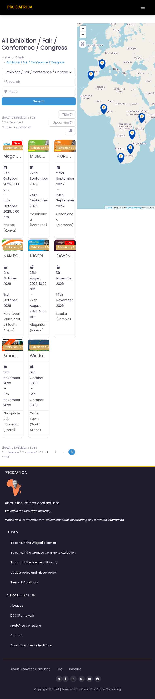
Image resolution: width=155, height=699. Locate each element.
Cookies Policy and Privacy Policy (33, 573)
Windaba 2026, (45, 355)
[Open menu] (143, 7)
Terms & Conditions (24, 582)
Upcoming (61, 122)
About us (16, 606)
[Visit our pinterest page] (97, 679)
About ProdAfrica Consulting (30, 669)
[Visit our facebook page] (65, 679)
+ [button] (83, 28)
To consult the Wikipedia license (33, 543)
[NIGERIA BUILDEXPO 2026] (104, 109)
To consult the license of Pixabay (33, 562)
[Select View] (70, 131)
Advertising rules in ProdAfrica (31, 645)
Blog (60, 669)
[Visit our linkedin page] (59, 679)
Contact (16, 635)
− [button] (83, 34)
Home (6, 57)
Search (44, 101)
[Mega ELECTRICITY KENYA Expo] (142, 118)
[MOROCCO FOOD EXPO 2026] (91, 76)
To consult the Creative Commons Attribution (43, 553)
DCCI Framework (22, 615)
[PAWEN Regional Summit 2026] (132, 134)
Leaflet (109, 207)
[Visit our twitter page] (73, 679)
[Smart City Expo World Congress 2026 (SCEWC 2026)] (102, 64)
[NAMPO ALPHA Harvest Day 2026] (130, 149)
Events (20, 57)
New (17, 143)
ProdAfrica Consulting (25, 626)
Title (66, 114)
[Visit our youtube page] (89, 679)
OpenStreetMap (134, 207)
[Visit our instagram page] (81, 679)
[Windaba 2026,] (121, 158)
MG (81, 689)
